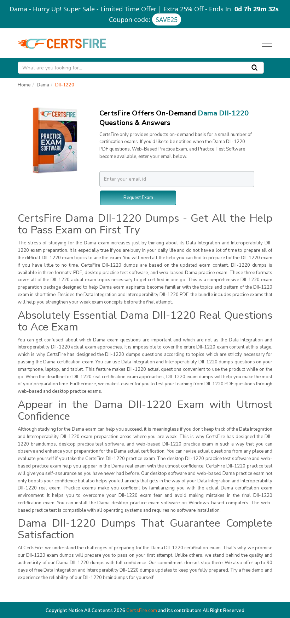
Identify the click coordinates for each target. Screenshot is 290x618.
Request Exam (138, 197)
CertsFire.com (141, 610)
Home (24, 85)
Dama (43, 85)
